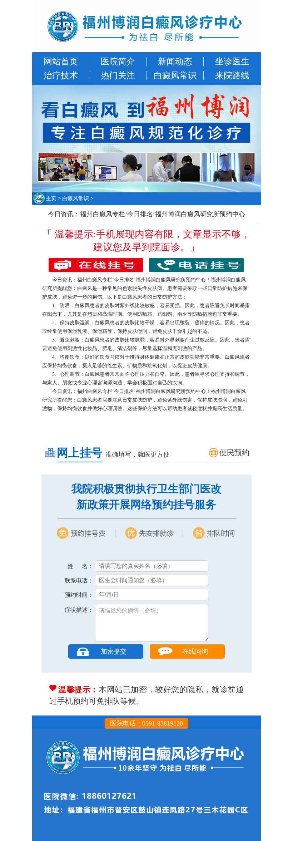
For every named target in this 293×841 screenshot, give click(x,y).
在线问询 (195, 651)
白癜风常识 (175, 75)
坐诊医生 (232, 61)
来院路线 (232, 75)
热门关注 (118, 75)
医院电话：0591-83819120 (146, 723)
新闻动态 (175, 61)
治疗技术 (61, 75)
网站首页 (61, 61)
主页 (51, 198)
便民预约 (234, 452)
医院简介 (118, 61)
